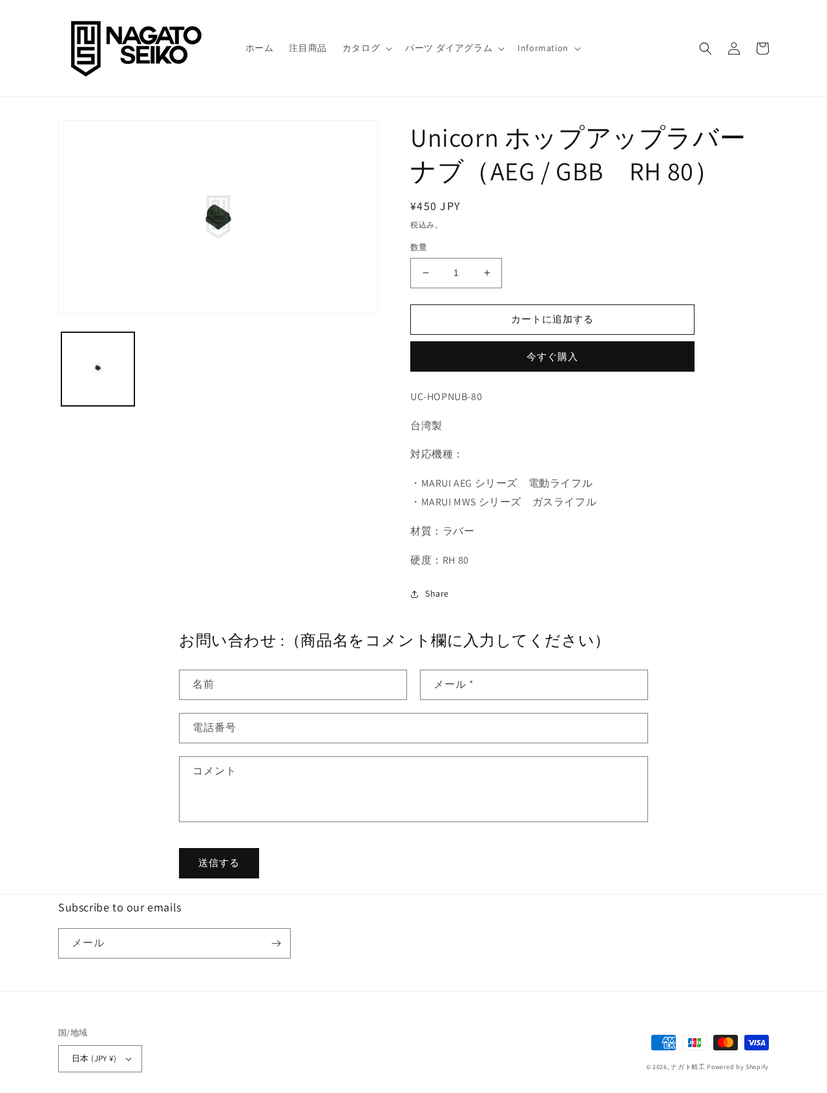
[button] (366, 47)
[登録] (276, 943)
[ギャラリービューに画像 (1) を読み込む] (97, 368)
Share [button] (437, 593)
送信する (219, 862)
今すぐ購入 (552, 356)
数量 (419, 247)
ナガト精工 (688, 1067)
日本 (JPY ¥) (94, 1058)
